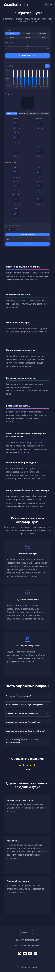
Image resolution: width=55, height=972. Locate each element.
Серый (12, 37)
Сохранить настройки (27, 234)
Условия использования (27, 940)
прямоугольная (23, 113)
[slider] (16, 123)
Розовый (27, 33)
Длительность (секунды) (13, 226)
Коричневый (42, 33)
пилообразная (34, 113)
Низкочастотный (10, 162)
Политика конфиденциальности (28, 945)
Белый (12, 33)
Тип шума (8, 30)
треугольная (44, 113)
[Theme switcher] (46, 4)
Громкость (8, 42)
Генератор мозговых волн (13, 94)
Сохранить (27, 244)
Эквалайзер (9, 66)
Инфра (27, 37)
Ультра (43, 37)
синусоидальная (12, 113)
